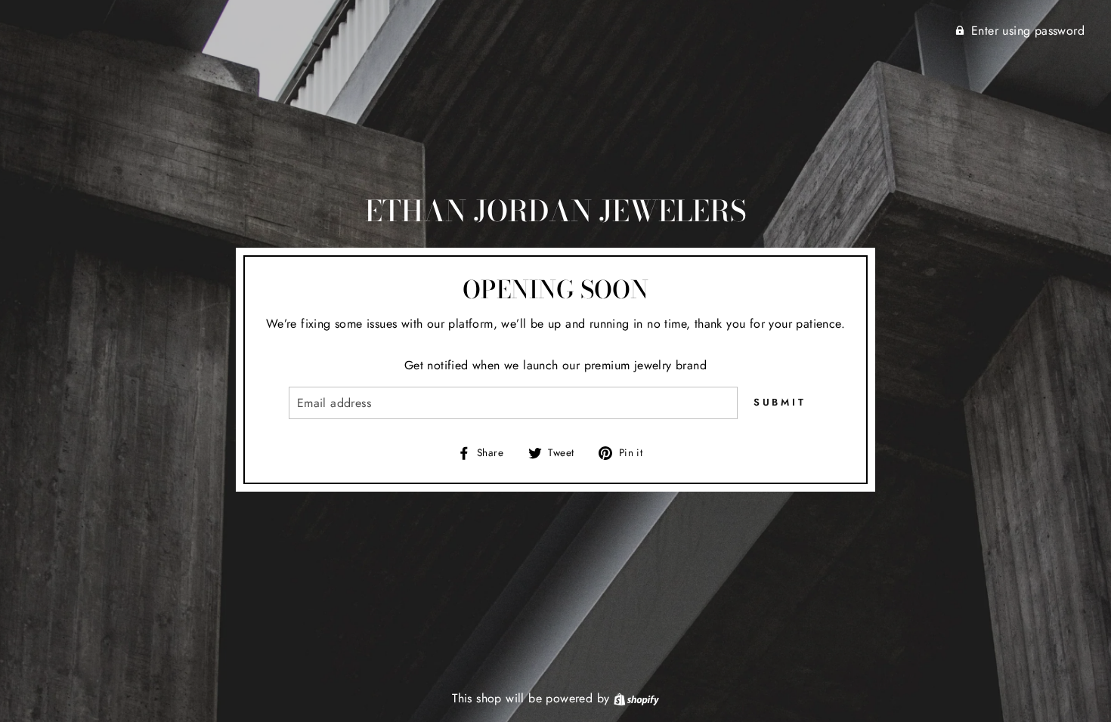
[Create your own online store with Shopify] (636, 698)
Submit (780, 402)
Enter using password (1028, 30)
